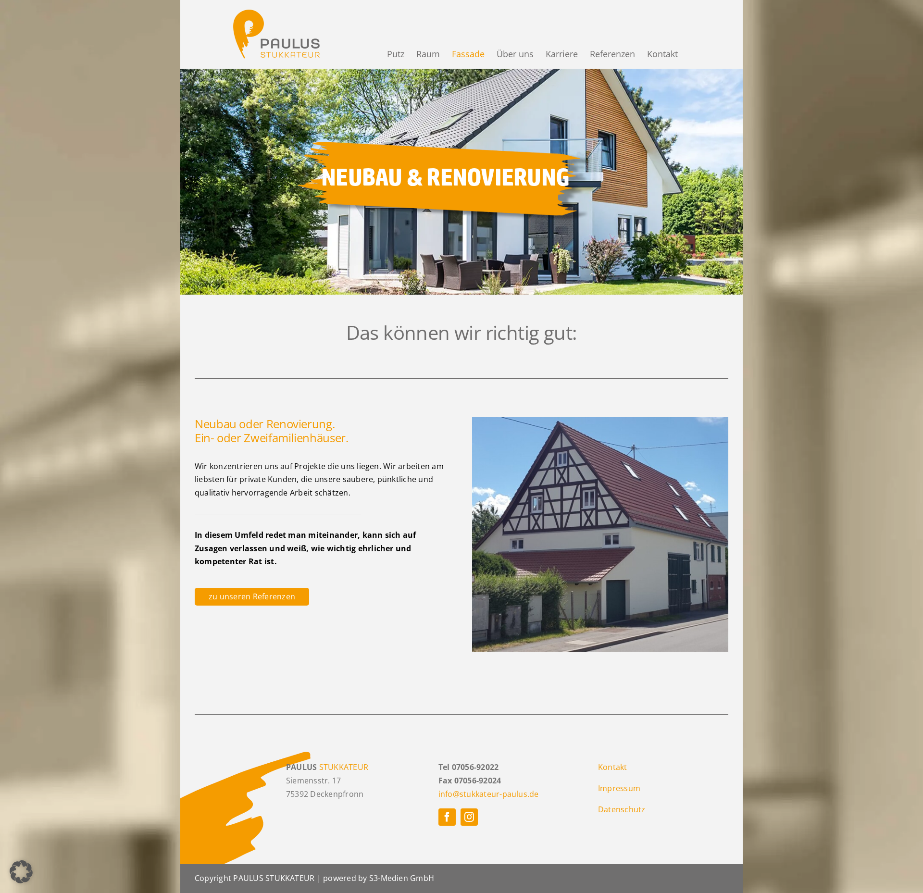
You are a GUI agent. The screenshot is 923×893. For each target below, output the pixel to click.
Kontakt (612, 767)
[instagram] (469, 817)
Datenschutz (622, 809)
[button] (21, 872)
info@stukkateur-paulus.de (488, 794)
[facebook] (447, 817)
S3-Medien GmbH (401, 878)
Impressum (619, 788)
